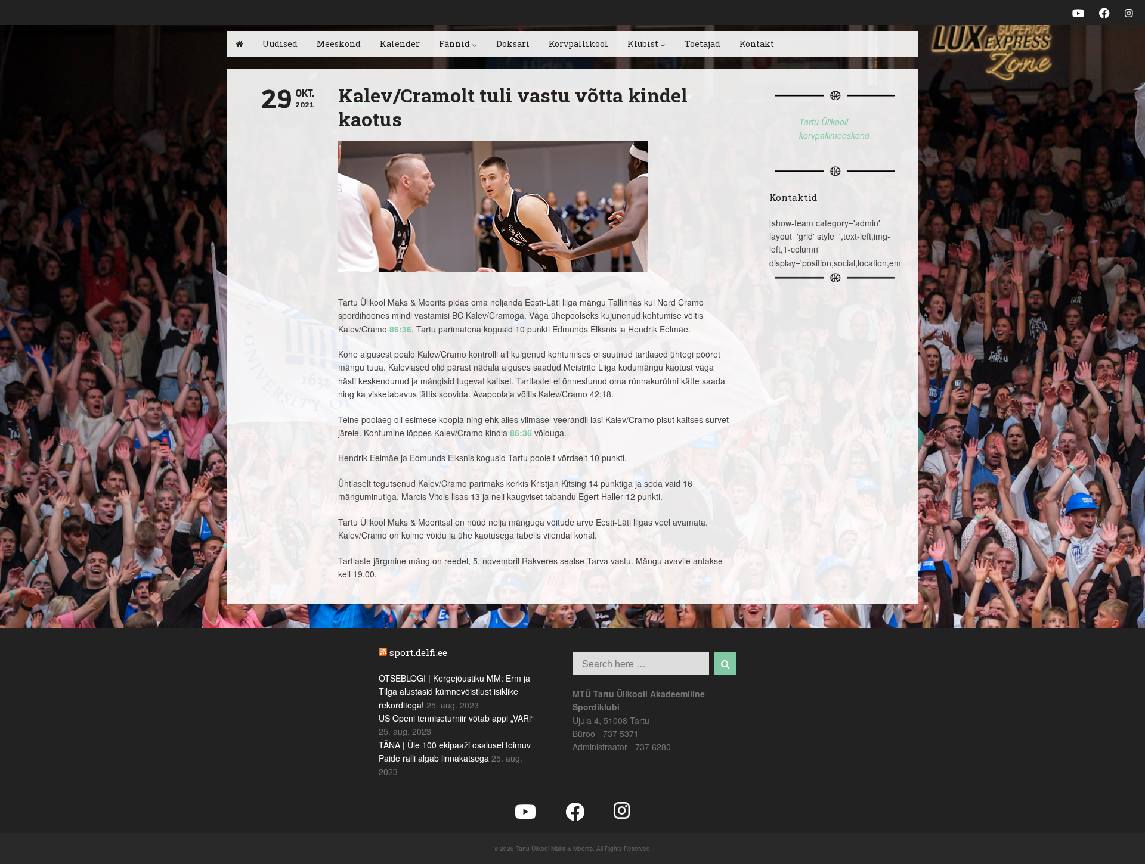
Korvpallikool (578, 43)
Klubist (642, 43)
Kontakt (756, 43)
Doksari (513, 43)
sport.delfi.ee (418, 652)
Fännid (454, 43)
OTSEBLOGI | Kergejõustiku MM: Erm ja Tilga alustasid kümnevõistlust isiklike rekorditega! (454, 691)
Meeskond (339, 43)
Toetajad (702, 43)
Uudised (280, 43)
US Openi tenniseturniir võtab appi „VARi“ (456, 718)
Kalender (400, 43)
